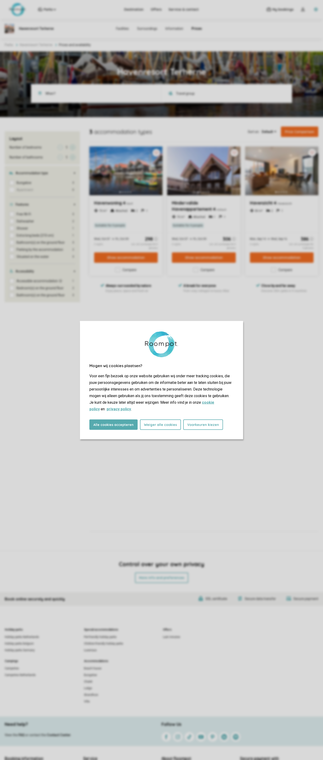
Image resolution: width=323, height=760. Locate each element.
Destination (134, 9)
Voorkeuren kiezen (203, 424)
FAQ (21, 735)
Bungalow (90, 675)
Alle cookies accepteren (113, 424)
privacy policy (119, 409)
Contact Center (59, 735)
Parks (9, 45)
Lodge (88, 688)
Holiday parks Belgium (19, 643)
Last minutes (171, 637)
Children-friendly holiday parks (103, 643)
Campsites (12, 668)
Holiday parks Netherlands (22, 637)
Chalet (88, 681)
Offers (156, 9)
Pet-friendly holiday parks (100, 637)
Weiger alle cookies (160, 424)
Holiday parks (14, 629)
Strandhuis (91, 694)
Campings (11, 661)
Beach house (92, 668)
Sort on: (253, 132)
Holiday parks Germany (20, 650)
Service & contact (184, 9)
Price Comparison (299, 132)
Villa (87, 701)
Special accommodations (101, 629)
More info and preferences (161, 578)
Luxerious (90, 650)
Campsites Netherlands (20, 675)
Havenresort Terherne (36, 45)
